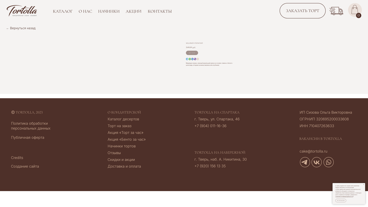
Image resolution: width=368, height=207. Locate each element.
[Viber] (195, 59)
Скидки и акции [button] (121, 159)
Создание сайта (25, 166)
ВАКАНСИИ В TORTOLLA (320, 138)
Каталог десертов (123, 119)
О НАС (85, 11)
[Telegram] (187, 59)
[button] (336, 11)
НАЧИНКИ (109, 11)
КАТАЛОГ (63, 11)
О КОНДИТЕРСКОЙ (124, 112)
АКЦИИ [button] (134, 11)
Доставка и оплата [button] (124, 166)
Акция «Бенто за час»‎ (127, 139)
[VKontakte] (192, 59)
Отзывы (114, 153)
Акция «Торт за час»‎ (125, 132)
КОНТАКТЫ (160, 11)
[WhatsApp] (190, 59)
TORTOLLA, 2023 (29, 112)
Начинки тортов (122, 146)
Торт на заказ (119, 126)
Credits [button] (17, 157)
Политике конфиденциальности (344, 196)
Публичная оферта (27, 137)
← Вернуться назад (21, 28)
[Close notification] (364, 184)
